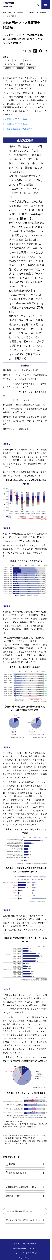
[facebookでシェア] (40, 51)
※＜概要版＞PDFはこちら (15, 119)
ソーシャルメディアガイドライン (25, 1253)
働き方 (29, 64)
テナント (18, 60)
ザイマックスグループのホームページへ (22, 1220)
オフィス (7, 60)
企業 (21, 64)
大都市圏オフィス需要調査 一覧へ (21, 1187)
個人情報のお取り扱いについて (25, 1248)
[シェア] (45, 51)
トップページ (7, 13)
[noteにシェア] (29, 51)
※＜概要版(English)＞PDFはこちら (19, 129)
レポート (28, 60)
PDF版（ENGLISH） (18, 1173)
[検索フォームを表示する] (37, 4)
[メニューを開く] (45, 4)
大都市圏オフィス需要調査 (14, 68)
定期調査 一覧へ (13, 1196)
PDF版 (12, 1164)
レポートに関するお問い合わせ (19, 1211)
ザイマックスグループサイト (25, 1244)
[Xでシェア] (35, 51)
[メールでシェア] (24, 51)
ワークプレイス (10, 64)
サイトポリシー (25, 1258)
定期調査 (19, 13)
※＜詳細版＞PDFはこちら (15, 124)
